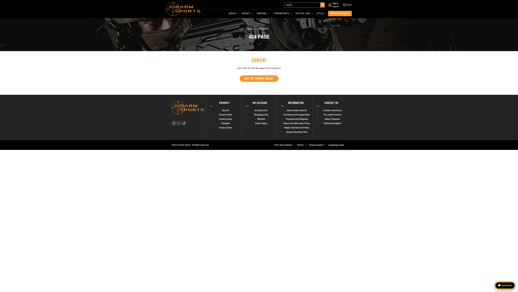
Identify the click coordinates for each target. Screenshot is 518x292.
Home (249, 28)
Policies (300, 145)
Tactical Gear (225, 127)
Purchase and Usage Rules (296, 114)
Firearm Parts (225, 114)
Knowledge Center (336, 145)
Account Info (261, 110)
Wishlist (261, 119)
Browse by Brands (340, 13)
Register (336, 6)
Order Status (261, 123)
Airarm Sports (185, 145)
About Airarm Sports (297, 110)
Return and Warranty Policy (296, 123)
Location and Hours (332, 110)
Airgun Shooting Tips (296, 132)
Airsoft (225, 110)
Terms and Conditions (283, 145)
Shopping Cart (261, 114)
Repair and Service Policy (296, 127)
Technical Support (332, 123)
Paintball (225, 123)
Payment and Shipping (297, 119)
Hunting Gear (225, 119)
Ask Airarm (507, 285)
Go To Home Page (259, 78)
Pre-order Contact (332, 114)
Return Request (332, 119)
